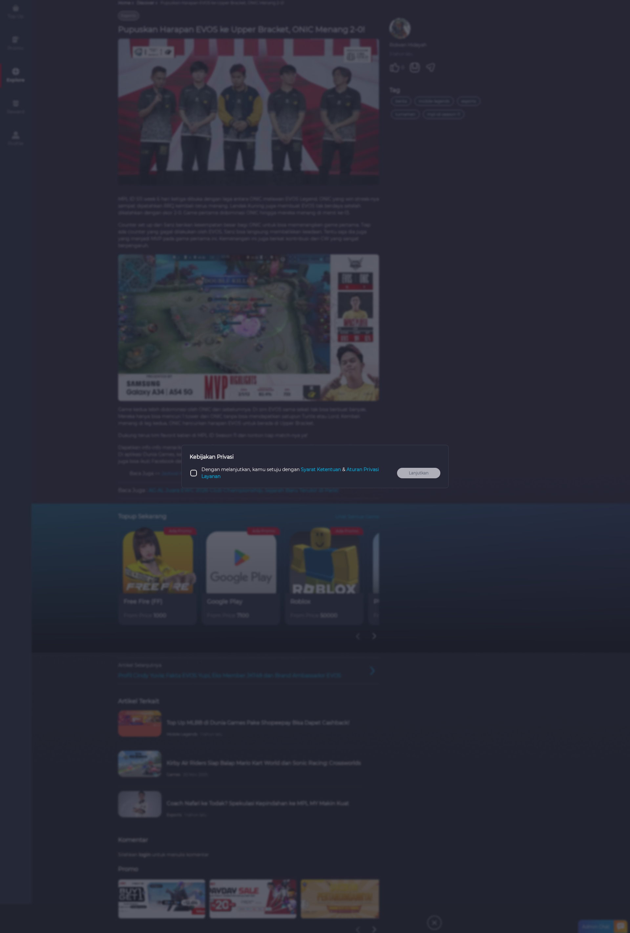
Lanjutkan (419, 472)
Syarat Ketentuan (321, 469)
